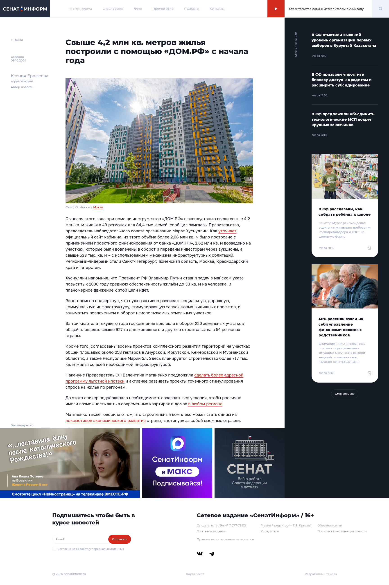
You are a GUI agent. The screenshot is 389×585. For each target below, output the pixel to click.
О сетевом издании (211, 531)
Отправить (119, 539)
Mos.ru (98, 207)
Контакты (217, 8)
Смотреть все (345, 393)
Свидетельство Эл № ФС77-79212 (221, 525)
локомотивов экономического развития (106, 420)
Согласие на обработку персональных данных (90, 549)
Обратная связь (329, 525)
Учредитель (270, 531)
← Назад (17, 39)
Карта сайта (195, 574)
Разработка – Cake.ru (321, 574)
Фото (138, 8)
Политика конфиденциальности (342, 531)
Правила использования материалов (225, 539)
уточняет (227, 230)
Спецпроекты (113, 8)
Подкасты (191, 8)
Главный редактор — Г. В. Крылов (286, 525)
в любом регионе (205, 403)
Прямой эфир (163, 8)
